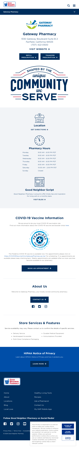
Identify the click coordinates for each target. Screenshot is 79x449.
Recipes (37, 397)
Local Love (8, 409)
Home (6, 393)
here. (67, 225)
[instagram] (45, 307)
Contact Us (38, 299)
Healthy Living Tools (43, 393)
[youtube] (24, 423)
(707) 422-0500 (39, 44)
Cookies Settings (68, 438)
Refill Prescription (27, 56)
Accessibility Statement (30, 430)
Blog (6, 405)
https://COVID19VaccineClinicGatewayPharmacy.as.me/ (25, 256)
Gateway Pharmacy (10, 12)
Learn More (38, 364)
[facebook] (33, 307)
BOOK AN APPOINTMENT (38, 268)
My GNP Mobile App (43, 409)
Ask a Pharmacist (41, 401)
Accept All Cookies (67, 426)
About (6, 397)
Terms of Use (17, 430)
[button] (68, 5)
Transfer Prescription (49, 56)
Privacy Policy (7, 430)
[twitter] (39, 307)
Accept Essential (68, 432)
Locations (8, 401)
